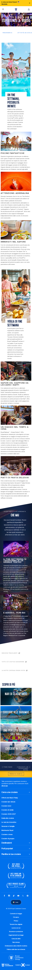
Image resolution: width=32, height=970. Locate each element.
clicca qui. (4, 786)
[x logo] (23, 896)
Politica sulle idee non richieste (16, 949)
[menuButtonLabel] (3, 9)
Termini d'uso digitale (16, 924)
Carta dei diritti (16, 939)
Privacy (16, 921)
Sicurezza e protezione (16, 931)
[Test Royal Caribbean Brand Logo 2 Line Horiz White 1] (7, 966)
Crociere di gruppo (7, 839)
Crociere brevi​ (6, 806)
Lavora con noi (16, 928)
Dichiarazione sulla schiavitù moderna (16, 946)
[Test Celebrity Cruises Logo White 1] (22, 966)
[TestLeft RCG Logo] (16, 960)
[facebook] (4, 896)
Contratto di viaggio (16, 914)
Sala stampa (16, 942)
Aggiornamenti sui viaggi (16, 935)
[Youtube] (18, 896)
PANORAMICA (7, 32)
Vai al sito (4, 4)
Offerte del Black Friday (9, 798)
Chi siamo (16, 917)
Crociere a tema (6, 834)
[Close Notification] (30, 3)
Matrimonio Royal (7, 830)
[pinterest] (27, 896)
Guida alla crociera (7, 818)
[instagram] (9, 896)
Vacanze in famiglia (7, 826)
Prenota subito (16, 774)
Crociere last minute (8, 802)
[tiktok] (14, 896)
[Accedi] (29, 9)
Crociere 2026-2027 (8, 814)
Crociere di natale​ (7, 810)
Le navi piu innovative (8, 822)
